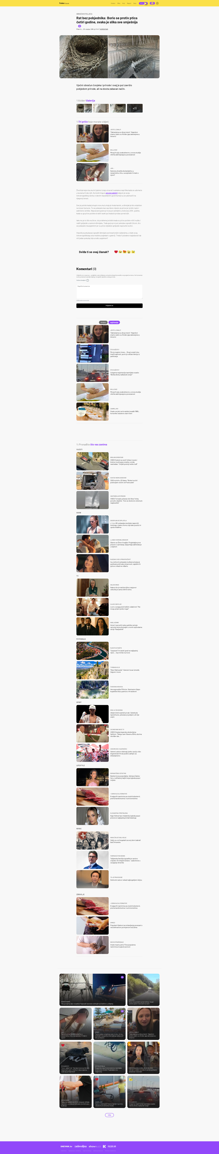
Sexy (134, 3)
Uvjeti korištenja (87, 1150)
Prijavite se (109, 305)
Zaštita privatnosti (98, 1150)
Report (129, 3)
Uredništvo (64, 1150)
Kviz (123, 3)
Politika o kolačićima (110, 1150)
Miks (118, 3)
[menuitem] (158, 3)
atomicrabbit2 (112, 193)
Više (109, 1115)
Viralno (113, 3)
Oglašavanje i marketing (75, 1150)
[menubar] (158, 3)
